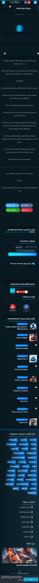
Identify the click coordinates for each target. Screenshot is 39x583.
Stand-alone (17, 453)
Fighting (8, 484)
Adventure (22, 444)
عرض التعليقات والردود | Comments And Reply (22, 254)
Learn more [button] (20, 579)
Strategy (11, 440)
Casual (22, 440)
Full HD (10, 470)
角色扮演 (31, 493)
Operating (13, 466)
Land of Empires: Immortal (26, 565)
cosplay (13, 448)
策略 (14, 488)
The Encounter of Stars (20, 411)
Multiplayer (30, 453)
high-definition (21, 484)
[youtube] (29, 2)
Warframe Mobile (22, 348)
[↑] (19, 571)
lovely (32, 488)
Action (32, 440)
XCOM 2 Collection (21, 380)
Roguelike (31, 457)
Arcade (24, 466)
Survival (20, 462)
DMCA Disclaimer (24, 512)
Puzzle (23, 448)
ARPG (18, 479)
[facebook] (25, 2)
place (32, 470)
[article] (11, 221)
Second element (17, 457)
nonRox (13, 573)
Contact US (26, 531)
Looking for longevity (20, 390)
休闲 (23, 488)
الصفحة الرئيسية (25, 507)
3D (33, 466)
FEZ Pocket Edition (21, 369)
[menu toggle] (35, 2)
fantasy (10, 462)
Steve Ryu (20, 14)
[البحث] (3, 2)
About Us (27, 536)
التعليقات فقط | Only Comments (25, 251)
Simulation (10, 444)
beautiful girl (30, 479)
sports (20, 475)
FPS (32, 484)
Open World (21, 470)
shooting (9, 475)
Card (32, 448)
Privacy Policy (26, 522)
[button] (31, 579)
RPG (32, 444)
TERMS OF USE (25, 517)
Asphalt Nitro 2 (22, 358)
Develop (31, 462)
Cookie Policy (26, 527)
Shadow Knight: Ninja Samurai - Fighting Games (17, 327)
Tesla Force (24, 401)
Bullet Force (23, 422)
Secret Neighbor (22, 337)
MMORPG (30, 475)
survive (9, 479)
